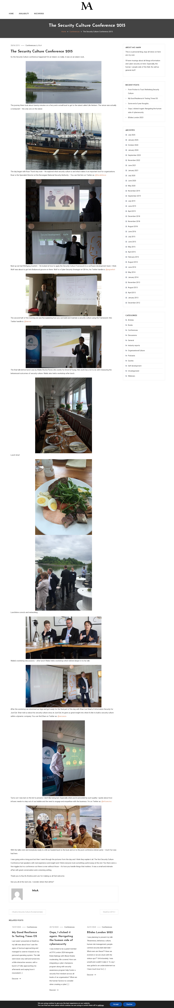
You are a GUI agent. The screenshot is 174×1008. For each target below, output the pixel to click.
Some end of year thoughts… (139, 103)
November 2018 (134, 221)
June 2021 (132, 165)
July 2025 (131, 135)
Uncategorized (133, 371)
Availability (24, 14)
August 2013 (133, 287)
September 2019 (134, 196)
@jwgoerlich (110, 269)
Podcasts (131, 356)
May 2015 (131, 247)
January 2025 (133, 140)
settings (101, 1005)
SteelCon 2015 (108, 912)
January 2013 (133, 298)
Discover (15, 979)
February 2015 (133, 257)
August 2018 (133, 226)
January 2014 (133, 277)
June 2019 (132, 206)
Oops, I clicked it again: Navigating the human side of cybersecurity (144, 110)
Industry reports (134, 345)
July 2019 (131, 201)
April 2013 (132, 293)
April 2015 (132, 252)
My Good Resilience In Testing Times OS (143, 98)
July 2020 (131, 176)
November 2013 (134, 282)
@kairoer (27, 321)
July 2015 (131, 237)
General (131, 340)
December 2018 (134, 216)
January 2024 (133, 150)
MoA (40, 45)
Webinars (131, 376)
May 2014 (131, 272)
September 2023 (134, 155)
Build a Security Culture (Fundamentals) (28, 912)
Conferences (31, 45)
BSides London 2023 (100, 932)
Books (130, 325)
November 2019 (134, 191)
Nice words (39, 14)
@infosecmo (106, 801)
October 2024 (133, 145)
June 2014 (132, 267)
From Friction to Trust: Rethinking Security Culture (143, 91)
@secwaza (62, 716)
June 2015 (132, 242)
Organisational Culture (136, 350)
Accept (115, 1004)
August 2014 (133, 262)
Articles (131, 320)
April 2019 (132, 211)
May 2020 (131, 186)
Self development (134, 366)
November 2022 (134, 160)
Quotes (131, 361)
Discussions (132, 335)
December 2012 (134, 303)
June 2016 (132, 231)
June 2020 (132, 181)
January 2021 (133, 170)
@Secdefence (100, 175)
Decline (129, 1004)
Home (11, 14)
